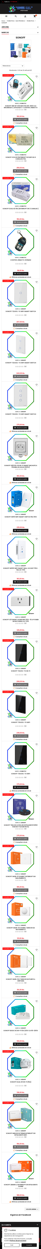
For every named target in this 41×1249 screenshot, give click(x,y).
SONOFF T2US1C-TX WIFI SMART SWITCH (21, 311)
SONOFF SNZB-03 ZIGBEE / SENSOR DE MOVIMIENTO (21, 929)
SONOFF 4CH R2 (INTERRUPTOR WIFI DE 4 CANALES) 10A (21, 158)
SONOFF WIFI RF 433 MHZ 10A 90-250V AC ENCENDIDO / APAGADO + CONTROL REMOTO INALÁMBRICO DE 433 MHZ (21, 107)
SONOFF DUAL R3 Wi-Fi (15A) (20, 1082)
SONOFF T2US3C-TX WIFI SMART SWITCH (20, 414)
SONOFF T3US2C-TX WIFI (20, 722)
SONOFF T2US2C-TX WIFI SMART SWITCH (20, 363)
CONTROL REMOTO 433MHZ (20, 260)
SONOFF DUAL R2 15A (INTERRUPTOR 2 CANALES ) (21, 209)
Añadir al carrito (20, 119)
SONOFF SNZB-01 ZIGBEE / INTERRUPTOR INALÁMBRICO (21, 877)
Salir (11, 1245)
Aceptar (29, 1245)
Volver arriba (32, 1209)
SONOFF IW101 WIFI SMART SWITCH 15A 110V (21, 517)
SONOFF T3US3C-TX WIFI (20, 774)
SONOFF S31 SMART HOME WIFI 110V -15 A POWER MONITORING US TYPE (21, 620)
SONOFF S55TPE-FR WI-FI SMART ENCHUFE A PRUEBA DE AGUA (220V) (20, 466)
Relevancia (13, 66)
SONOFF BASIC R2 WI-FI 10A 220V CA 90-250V (20, 1031)
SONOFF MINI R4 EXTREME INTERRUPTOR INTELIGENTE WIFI (20, 1134)
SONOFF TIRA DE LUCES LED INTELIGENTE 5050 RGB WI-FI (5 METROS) (21, 826)
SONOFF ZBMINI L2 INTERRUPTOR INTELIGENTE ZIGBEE (20, 1185)
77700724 (13, 2)
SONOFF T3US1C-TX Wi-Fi (20, 671)
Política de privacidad (18, 1241)
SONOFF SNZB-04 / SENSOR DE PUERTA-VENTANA (21, 980)
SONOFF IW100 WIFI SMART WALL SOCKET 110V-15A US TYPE (20, 569)
